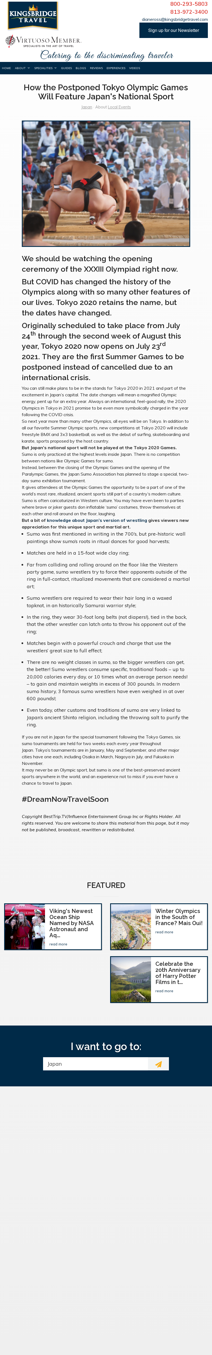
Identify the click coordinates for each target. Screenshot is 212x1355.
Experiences (116, 68)
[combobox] (95, 1063)
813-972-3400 (189, 12)
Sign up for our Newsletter (173, 30)
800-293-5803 (189, 4)
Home (6, 68)
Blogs (81, 68)
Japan (86, 107)
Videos (134, 68)
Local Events (119, 107)
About (20, 68)
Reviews (96, 68)
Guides (66, 68)
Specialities (43, 68)
